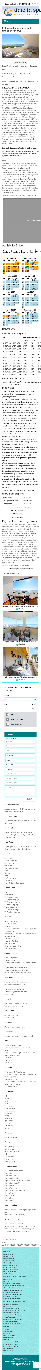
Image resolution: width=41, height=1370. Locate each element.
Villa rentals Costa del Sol (12, 1283)
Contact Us (7, 1329)
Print (12, 714)
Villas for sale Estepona (11, 1313)
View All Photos (20, 62)
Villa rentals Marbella (10, 1296)
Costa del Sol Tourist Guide (12, 1342)
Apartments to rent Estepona (13, 1290)
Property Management (11, 1269)
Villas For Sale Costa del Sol (12, 1308)
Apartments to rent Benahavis (13, 1294)
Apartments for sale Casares (13, 1319)
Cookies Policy (8, 1350)
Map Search (7, 1281)
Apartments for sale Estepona (13, 1315)
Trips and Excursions (10, 1263)
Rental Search (8, 1279)
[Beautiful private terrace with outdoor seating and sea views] (20, 46)
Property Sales (8, 1256)
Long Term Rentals (10, 1271)
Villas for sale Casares (11, 1317)
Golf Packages (8, 1274)
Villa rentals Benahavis (11, 1292)
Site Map (7, 1340)
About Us (7, 1333)
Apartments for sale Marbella (13, 1323)
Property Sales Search (11, 1304)
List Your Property (9, 1335)
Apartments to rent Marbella (12, 1299)
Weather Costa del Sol (11, 1344)
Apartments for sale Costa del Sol (14, 1310)
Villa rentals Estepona (11, 1288)
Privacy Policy (8, 1348)
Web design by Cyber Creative (20, 1365)
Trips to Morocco (9, 1267)
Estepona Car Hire (9, 1258)
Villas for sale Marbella (11, 1321)
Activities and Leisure (10, 1265)
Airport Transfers (9, 1261)
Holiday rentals (8, 1254)
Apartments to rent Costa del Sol (14, 1285)
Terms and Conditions (11, 1346)
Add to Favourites (16, 719)
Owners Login (8, 1337)
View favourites (16, 724)
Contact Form (8, 1331)
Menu (8, 21)
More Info (21, 609)
